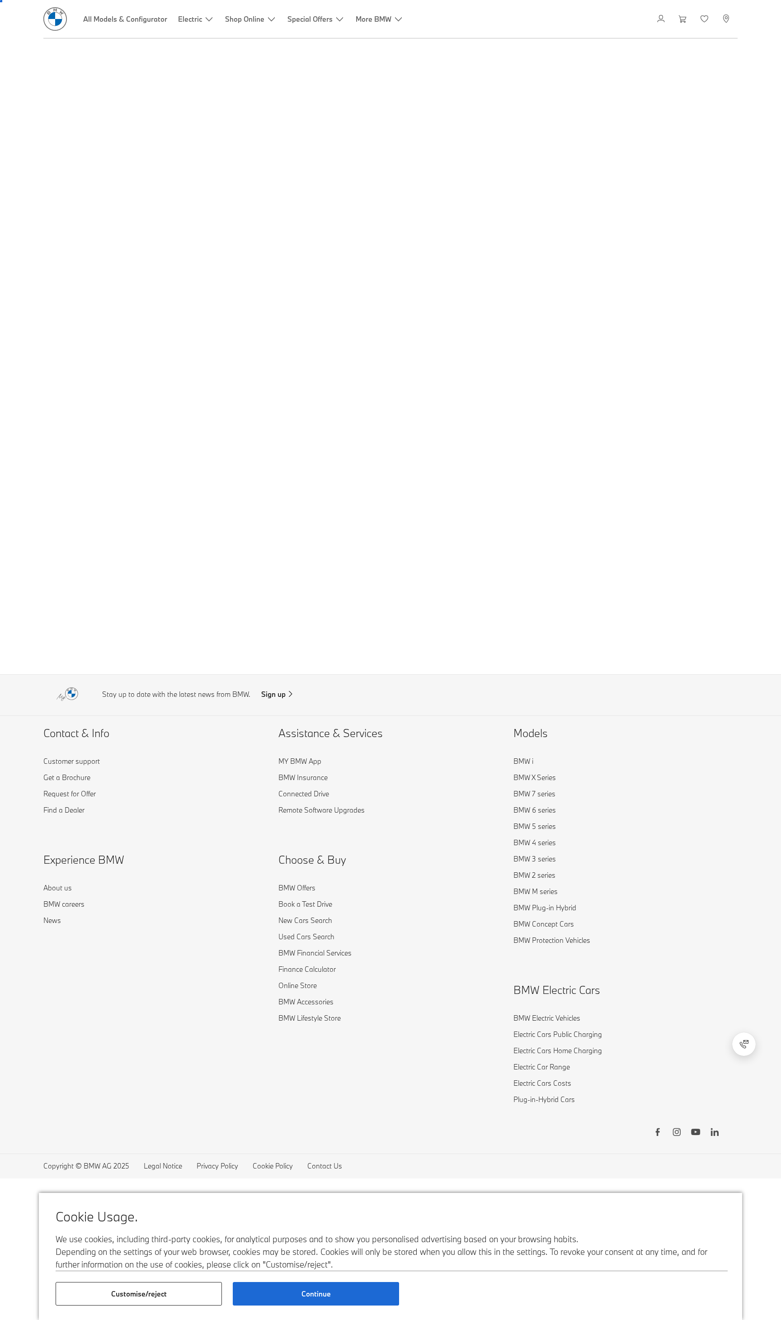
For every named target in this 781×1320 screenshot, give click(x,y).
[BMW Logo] (55, 19)
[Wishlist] (705, 19)
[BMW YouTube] (695, 1133)
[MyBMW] (662, 19)
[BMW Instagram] (676, 1133)
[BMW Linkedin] (714, 1133)
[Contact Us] (744, 1044)
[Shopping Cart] (683, 19)
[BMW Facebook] (657, 1133)
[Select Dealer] (727, 19)
